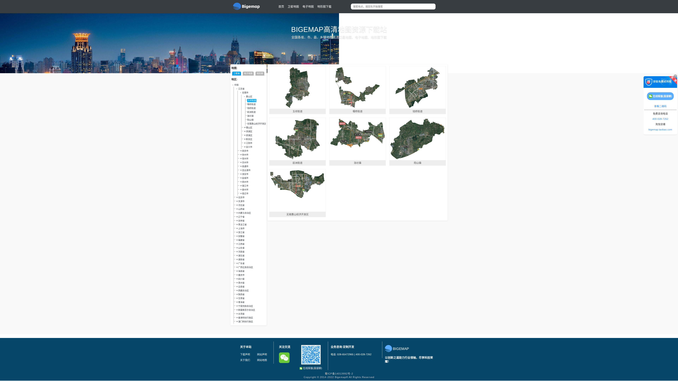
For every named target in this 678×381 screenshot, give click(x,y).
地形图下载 (324, 6)
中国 (236, 85)
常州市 (245, 159)
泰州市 (245, 190)
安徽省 (241, 236)
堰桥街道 (251, 104)
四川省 (241, 279)
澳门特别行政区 (245, 321)
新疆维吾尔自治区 (246, 310)
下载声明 (245, 354)
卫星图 (236, 73)
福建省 (241, 240)
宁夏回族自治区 (245, 306)
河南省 (241, 252)
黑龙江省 (242, 224)
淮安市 (245, 174)
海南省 (241, 271)
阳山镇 (250, 120)
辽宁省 (241, 217)
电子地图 (308, 6)
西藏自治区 (243, 290)
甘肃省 (241, 298)
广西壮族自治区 (245, 267)
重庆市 (241, 275)
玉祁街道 (252, 100)
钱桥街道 (251, 108)
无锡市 (245, 93)
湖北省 (241, 256)
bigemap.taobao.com (660, 129)
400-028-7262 (660, 118)
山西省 (241, 209)
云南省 (241, 287)
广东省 (241, 263)
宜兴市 (249, 147)
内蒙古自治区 (244, 213)
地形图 (260, 73)
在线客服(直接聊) (312, 368)
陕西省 (241, 294)
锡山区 (249, 127)
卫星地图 (293, 6)
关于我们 (245, 360)
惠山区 (249, 96)
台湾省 (241, 314)
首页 (281, 6)
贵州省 (241, 283)
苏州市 (245, 162)
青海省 (241, 302)
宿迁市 (245, 193)
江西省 (241, 244)
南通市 (245, 166)
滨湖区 (249, 131)
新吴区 (249, 139)
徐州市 (245, 155)
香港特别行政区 (245, 318)
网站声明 (262, 354)
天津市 (241, 201)
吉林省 (241, 221)
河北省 (241, 205)
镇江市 (245, 186)
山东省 (241, 248)
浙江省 (241, 232)
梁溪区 (249, 135)
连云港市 (246, 170)
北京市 (241, 197)
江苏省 (241, 89)
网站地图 (262, 360)
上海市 (241, 228)
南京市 (245, 151)
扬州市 (245, 182)
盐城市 (245, 178)
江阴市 (249, 143)
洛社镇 (250, 116)
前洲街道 (251, 112)
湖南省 (241, 259)
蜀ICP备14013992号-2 (339, 373)
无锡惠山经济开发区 (256, 124)
